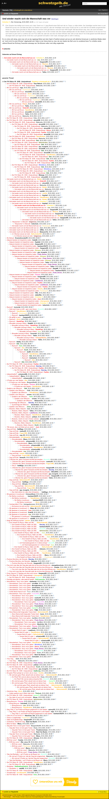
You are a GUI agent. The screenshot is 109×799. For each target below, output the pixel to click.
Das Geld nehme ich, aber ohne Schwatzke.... (26, 492)
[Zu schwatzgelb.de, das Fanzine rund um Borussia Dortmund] (54, 4)
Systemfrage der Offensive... (18, 402)
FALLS (14, 465)
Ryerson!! (10, 307)
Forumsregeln (61, 796)
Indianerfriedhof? (12, 374)
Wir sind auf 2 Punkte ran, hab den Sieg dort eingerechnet (27, 756)
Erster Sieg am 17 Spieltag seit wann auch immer (22, 573)
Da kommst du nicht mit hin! (20, 506)
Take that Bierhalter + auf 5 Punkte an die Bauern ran (23, 754)
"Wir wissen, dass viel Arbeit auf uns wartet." (20, 427)
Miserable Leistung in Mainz (18, 323)
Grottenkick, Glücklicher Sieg (16, 721)
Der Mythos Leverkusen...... (18, 496)
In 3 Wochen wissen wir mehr (21, 234)
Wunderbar (10, 766)
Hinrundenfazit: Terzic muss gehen (17, 581)
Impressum (28, 796)
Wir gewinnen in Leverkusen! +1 (19, 508)
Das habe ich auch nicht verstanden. (20, 697)
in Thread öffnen (103, 13)
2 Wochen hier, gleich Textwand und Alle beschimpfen (25, 459)
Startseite (5, 10)
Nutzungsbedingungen (38, 796)
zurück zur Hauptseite (11, 13)
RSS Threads (16, 796)
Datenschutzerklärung (50, 796)
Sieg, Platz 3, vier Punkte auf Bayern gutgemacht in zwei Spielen (27, 709)
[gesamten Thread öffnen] (65, 81)
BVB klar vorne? (12, 740)
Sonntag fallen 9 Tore (15, 504)
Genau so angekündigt (14, 717)
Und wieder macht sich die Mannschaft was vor (21, 60)
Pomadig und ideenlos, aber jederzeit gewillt (20, 579)
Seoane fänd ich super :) (19, 630)
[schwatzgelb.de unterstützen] (54, 785)
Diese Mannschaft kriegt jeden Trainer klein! (23, 612)
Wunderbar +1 (13, 768)
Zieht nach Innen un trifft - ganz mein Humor (23, 309)
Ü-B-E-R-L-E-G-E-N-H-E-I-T (15, 715)
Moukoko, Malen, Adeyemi (17, 409)
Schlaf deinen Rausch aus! (17, 591)
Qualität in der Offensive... (15, 388)
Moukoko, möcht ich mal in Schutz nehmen (25, 419)
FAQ (11, 10)
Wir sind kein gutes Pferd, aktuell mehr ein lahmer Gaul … (27, 675)
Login (99, 10)
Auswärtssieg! (11, 772)
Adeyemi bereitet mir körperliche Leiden (19, 240)
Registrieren (105, 10)
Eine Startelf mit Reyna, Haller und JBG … (22, 522)
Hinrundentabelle (14, 437)
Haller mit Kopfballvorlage (15, 719)
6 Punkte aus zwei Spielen (15, 380)
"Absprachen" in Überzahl (20, 222)
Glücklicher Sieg (12, 691)
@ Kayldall (45, 22)
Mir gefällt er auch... (15, 317)
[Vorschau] (53, 60)
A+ (5, 3)
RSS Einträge (7, 796)
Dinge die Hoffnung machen (15, 520)
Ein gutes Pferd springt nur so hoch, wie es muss (22, 673)
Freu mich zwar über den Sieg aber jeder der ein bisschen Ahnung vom (28, 565)
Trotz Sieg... (10, 659)
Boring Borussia (12, 701)
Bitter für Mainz (11, 724)
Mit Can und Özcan (13, 87)
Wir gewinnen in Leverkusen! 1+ (19, 518)
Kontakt (23, 796)
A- (3, 3)
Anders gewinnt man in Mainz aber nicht (21, 693)
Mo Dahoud (10, 238)
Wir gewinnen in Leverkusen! (15, 494)
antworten (7, 49)
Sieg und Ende (11, 429)
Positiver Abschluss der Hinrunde (17, 559)
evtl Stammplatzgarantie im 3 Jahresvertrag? (33, 543)
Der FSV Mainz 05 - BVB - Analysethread (17, 81)
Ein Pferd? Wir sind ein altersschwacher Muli (25, 677)
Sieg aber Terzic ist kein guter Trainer (18, 726)
